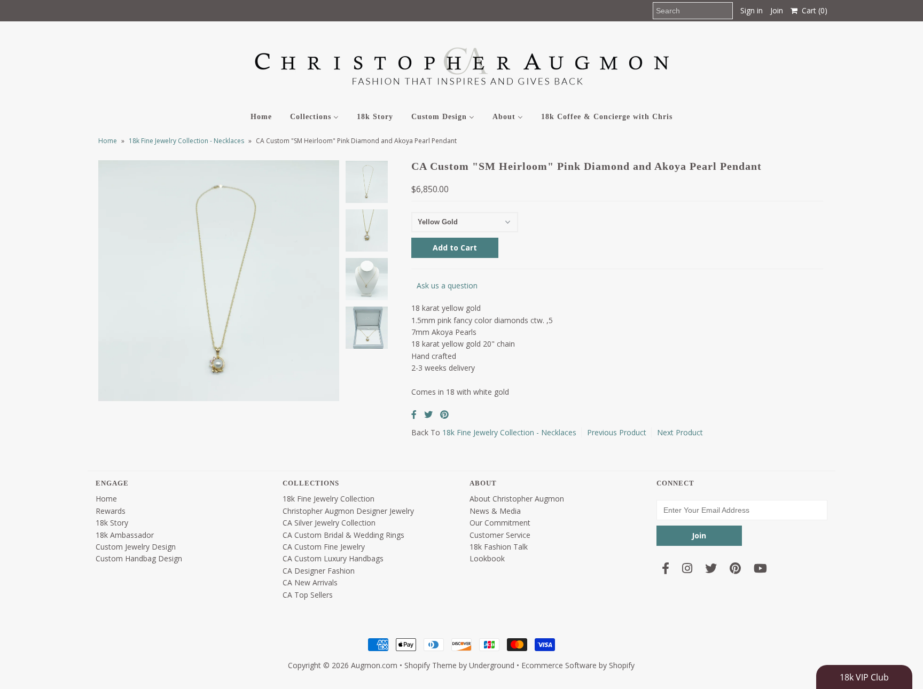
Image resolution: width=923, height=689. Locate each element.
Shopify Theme (430, 665)
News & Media (495, 511)
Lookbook (487, 558)
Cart (812, 10)
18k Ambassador (125, 535)
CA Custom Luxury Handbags (333, 558)
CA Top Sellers (308, 595)
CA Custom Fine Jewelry (324, 547)
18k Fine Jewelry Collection (328, 499)
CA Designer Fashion (319, 571)
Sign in (751, 10)
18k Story (112, 523)
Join (776, 10)
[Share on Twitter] (428, 414)
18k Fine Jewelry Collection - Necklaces (186, 140)
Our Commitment (500, 523)
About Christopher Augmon (517, 499)
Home (107, 140)
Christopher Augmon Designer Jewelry (348, 511)
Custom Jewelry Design (136, 547)
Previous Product (616, 432)
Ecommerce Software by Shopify (578, 665)
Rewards (111, 511)
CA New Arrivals (310, 582)
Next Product (680, 432)
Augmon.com (374, 665)
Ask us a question (447, 285)
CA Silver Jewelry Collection (329, 523)
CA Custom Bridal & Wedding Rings (343, 535)
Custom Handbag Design (139, 558)
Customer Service (500, 535)
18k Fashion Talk (499, 547)
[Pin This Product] (444, 414)
